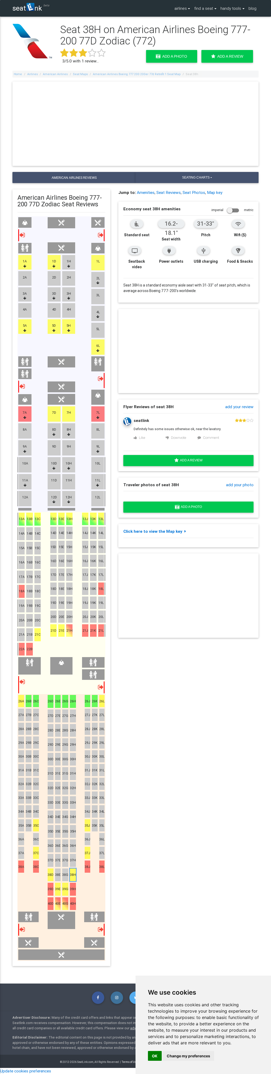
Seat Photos (194, 192)
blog (252, 8)
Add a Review (229, 56)
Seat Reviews (168, 192)
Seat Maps (80, 74)
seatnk (27, 7)
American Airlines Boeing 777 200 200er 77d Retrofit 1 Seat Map (136, 74)
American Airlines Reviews (74, 178)
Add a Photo (173, 56)
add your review (239, 406)
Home (18, 74)
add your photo (240, 484)
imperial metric (232, 210)
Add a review (190, 460)
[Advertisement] (136, 124)
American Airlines (55, 74)
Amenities (146, 192)
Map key (214, 192)
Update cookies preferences (25, 1070)
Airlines (32, 74)
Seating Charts (196, 177)
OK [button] (154, 1056)
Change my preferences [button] (188, 1056)
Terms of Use (130, 1062)
